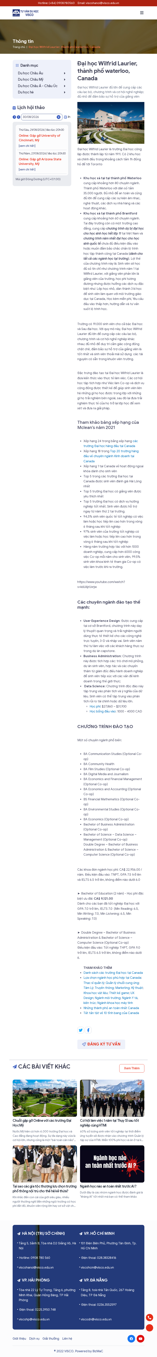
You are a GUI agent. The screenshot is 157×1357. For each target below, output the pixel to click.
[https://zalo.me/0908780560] (149, 1327)
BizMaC (97, 1351)
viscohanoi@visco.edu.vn (36, 1267)
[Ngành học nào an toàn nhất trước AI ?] (112, 1172)
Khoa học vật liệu (95, 993)
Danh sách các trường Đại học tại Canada (113, 973)
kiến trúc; (90, 1003)
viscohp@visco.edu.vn (34, 1319)
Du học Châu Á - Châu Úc (37, 86)
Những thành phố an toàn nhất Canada (111, 1008)
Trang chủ (19, 47)
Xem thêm (132, 1068)
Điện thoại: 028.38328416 (98, 1258)
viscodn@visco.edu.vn (96, 1319)
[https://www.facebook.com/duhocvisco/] (131, 1339)
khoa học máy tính (120, 1003)
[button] (141, 12)
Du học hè (26, 92)
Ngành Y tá (129, 998)
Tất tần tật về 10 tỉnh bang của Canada (111, 1013)
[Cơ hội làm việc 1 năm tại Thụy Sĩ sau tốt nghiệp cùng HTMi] (112, 1111)
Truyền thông (104, 988)
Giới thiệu (19, 1339)
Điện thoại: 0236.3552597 (99, 1305)
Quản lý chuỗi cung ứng (122, 983)
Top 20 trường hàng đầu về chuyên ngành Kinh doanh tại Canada (111, 456)
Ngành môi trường (107, 998)
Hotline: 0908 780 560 (34, 1258)
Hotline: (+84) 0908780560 (56, 3)
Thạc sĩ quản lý (93, 983)
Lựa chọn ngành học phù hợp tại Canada (112, 978)
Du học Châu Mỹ (30, 79)
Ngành (102, 1003)
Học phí (95, 706)
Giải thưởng (51, 1339)
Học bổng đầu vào (103, 711)
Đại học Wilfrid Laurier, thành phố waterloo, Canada (64, 47)
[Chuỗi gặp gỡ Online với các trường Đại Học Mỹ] (45, 1111)
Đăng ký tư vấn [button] (103, 1044)
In (69, 117)
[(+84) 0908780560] (149, 1317)
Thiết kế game (119, 993)
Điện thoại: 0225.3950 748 (37, 1310)
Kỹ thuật (137, 988)
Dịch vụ (34, 1339)
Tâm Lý (88, 988)
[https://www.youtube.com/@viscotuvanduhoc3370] (140, 1339)
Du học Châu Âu (30, 73)
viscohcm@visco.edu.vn (97, 1267)
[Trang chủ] (25, 12)
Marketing (122, 988)
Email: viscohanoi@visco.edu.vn (98, 3)
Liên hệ (67, 1339)
